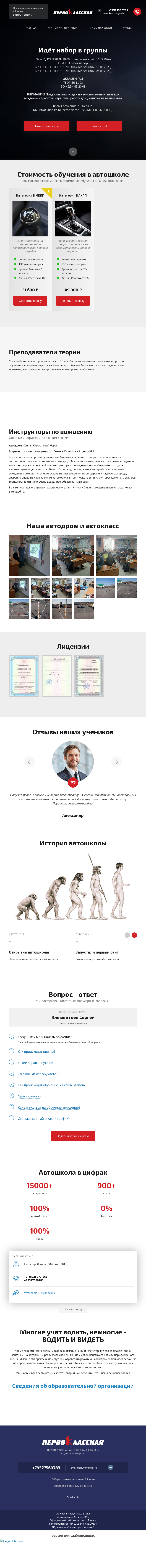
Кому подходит (101, 28)
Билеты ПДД (99, 126)
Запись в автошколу (46, 126)
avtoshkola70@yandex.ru (115, 13)
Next (116, 761)
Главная (30, 28)
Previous (29, 761)
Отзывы (127, 28)
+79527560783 (118, 10)
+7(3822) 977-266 (35, 1276)
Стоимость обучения (62, 28)
